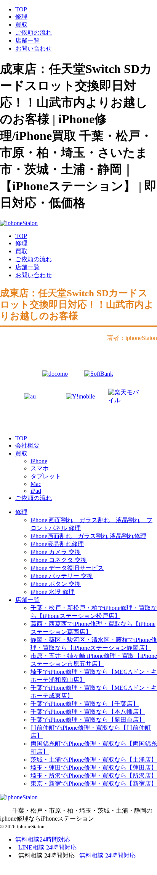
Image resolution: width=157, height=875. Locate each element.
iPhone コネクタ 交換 (58, 560)
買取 (21, 24)
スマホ (39, 468)
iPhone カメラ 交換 (55, 552)
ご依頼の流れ (33, 32)
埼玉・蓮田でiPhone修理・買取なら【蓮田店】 (93, 767)
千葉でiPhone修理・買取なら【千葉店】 (84, 703)
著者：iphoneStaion (132, 338)
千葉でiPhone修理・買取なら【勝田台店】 (87, 719)
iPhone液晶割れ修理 (57, 544)
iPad (35, 491)
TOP (21, 9)
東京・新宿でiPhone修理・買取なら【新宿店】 (93, 783)
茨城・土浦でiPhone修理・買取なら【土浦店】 (93, 759)
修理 (21, 16)
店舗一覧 (27, 40)
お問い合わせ (33, 48)
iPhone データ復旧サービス (67, 568)
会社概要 (27, 445)
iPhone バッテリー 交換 (61, 576)
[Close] (44, 870)
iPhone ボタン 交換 (55, 584)
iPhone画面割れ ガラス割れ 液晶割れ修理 (88, 536)
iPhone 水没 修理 (52, 592)
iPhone (38, 461)
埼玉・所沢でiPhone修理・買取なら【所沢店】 (93, 775)
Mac (35, 484)
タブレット (45, 476)
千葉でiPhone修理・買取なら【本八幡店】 (87, 711)
